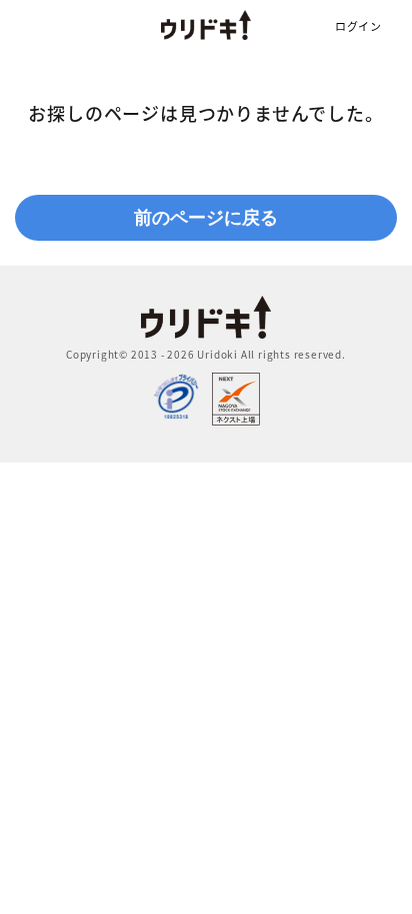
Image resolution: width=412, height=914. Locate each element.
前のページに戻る (206, 218)
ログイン (358, 26)
